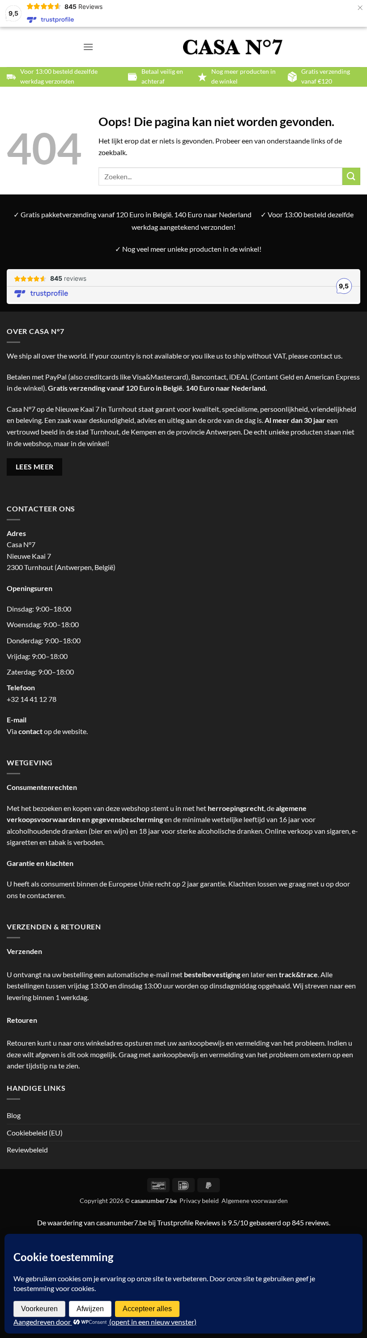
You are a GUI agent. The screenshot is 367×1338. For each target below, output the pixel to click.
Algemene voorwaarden (255, 1200)
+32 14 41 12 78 (31, 699)
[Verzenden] (351, 176)
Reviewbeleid (27, 1149)
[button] (88, 47)
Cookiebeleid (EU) (35, 1132)
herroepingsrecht (236, 808)
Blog (14, 1115)
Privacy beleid (199, 1200)
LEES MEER (35, 467)
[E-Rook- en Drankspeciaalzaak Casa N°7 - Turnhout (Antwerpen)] (233, 47)
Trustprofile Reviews (188, 1222)
